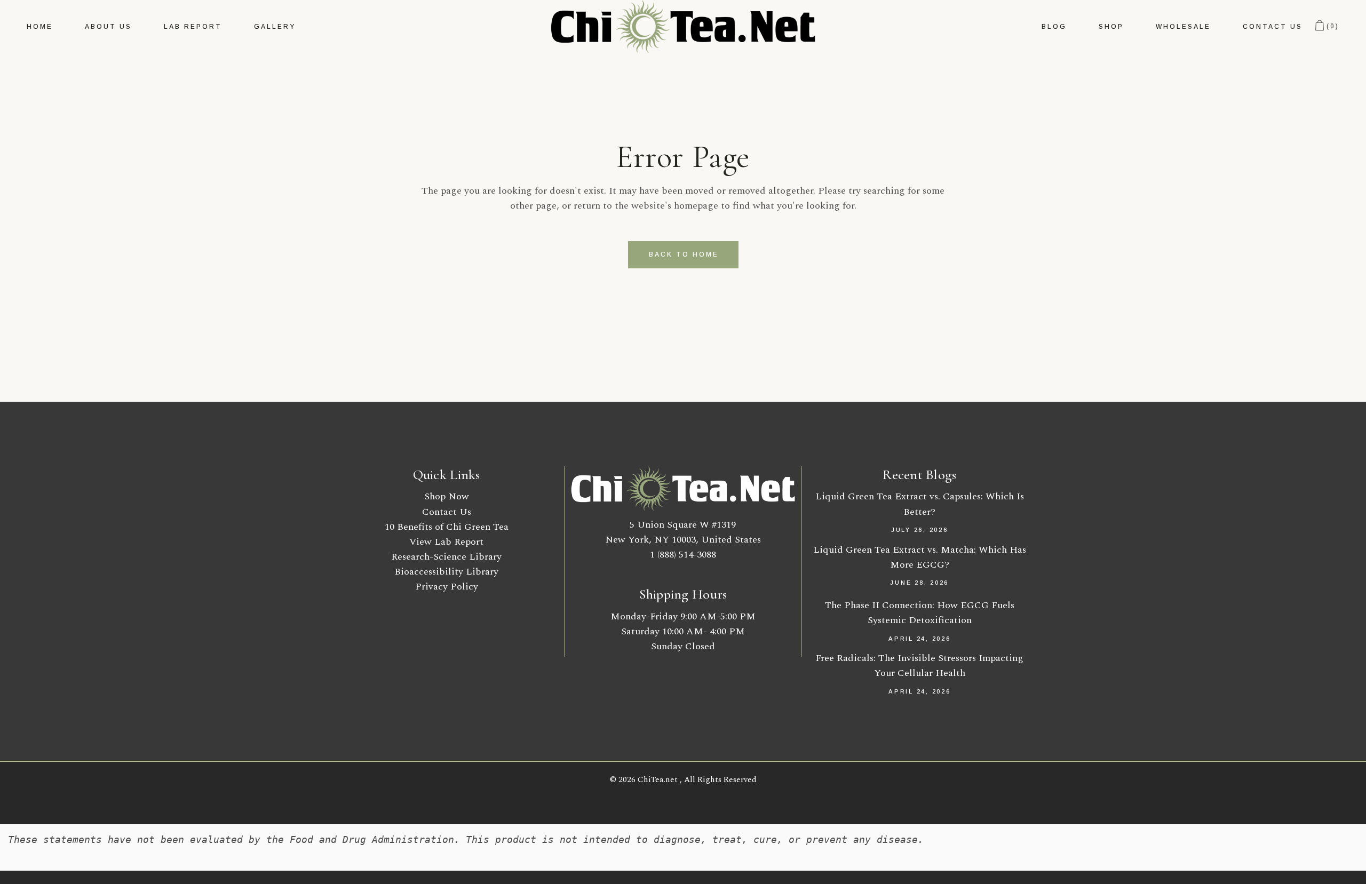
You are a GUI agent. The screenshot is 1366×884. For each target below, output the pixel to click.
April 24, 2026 (919, 638)
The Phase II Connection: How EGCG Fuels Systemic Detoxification (919, 612)
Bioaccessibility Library (446, 571)
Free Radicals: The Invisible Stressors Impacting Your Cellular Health (919, 665)
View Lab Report (446, 542)
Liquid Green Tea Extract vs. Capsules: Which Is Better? (919, 504)
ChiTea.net (659, 780)
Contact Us (446, 512)
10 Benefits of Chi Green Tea (447, 527)
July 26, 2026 (919, 530)
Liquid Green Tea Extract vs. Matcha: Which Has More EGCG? (919, 557)
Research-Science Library (446, 556)
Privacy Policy (446, 586)
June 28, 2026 (919, 582)
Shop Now (446, 496)
